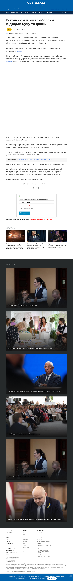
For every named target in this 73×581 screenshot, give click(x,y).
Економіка (14, 12)
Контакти (40, 535)
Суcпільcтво (26, 547)
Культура (34, 12)
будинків (9, 61)
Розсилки (40, 559)
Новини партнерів (11, 548)
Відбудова (25, 535)
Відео (7, 539)
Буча (25, 184)
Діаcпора (25, 552)
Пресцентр (21, 9)
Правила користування (44, 541)
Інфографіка (9, 544)
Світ (21, 12)
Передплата (41, 537)
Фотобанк (14, 9)
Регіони (26, 12)
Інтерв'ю (8, 535)
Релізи (8, 555)
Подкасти (9, 530)
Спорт (41, 12)
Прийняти (52, 578)
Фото (7, 537)
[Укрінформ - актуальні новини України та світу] (36, 3)
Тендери (40, 543)
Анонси (28, 9)
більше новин (36, 255)
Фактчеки (25, 541)
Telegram (33, 219)
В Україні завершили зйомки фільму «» (35, 159)
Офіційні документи (12, 552)
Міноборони (45, 184)
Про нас (40, 532)
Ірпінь (37, 184)
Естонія (31, 184)
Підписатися (24, 213)
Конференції (10, 550)
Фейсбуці (20, 51)
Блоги (8, 541)
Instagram (40, 219)
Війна (7, 12)
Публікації (9, 532)
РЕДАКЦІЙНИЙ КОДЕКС (44, 557)
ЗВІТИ (39, 554)
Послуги (8, 9)
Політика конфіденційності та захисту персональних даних (44, 550)
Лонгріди (9, 546)
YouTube (49, 219)
